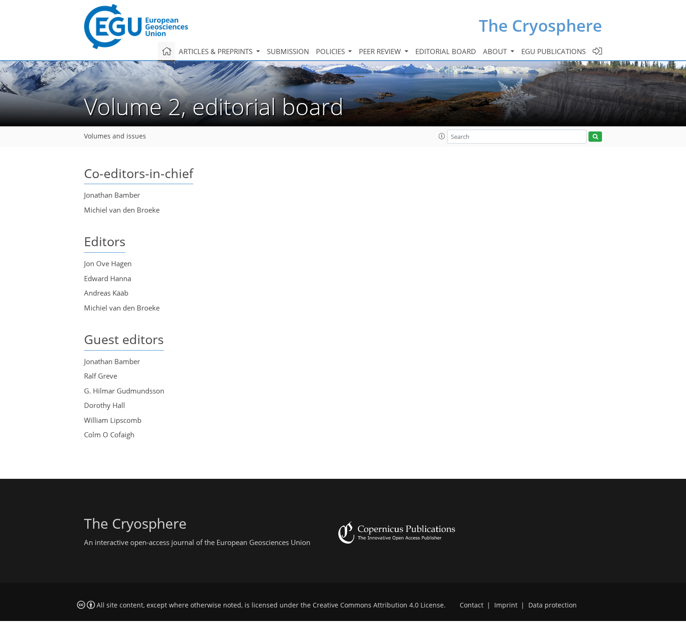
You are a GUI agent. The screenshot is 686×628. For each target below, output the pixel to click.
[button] (442, 136)
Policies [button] (331, 51)
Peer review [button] (381, 51)
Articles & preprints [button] (216, 51)
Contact (471, 605)
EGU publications (553, 51)
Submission (288, 51)
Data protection (552, 605)
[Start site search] (595, 136)
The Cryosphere (540, 25)
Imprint (506, 605)
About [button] (496, 51)
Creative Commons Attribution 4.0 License (378, 605)
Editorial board (445, 51)
